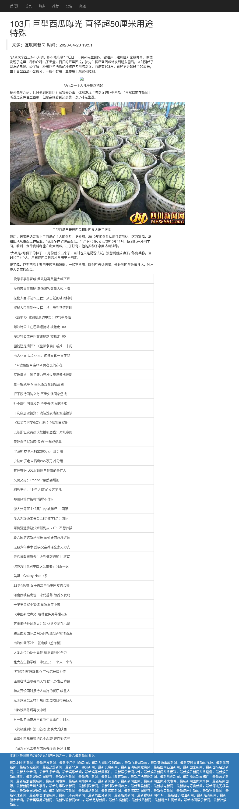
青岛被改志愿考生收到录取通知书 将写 (42, 556)
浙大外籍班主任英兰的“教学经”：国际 (41, 508)
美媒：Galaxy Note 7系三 (32, 575)
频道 (82, 6)
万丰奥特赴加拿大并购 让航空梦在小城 (42, 623)
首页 (14, 6)
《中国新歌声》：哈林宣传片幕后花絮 (40, 614)
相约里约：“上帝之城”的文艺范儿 (38, 489)
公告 (69, 6)
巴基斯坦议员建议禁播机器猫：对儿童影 (43, 432)
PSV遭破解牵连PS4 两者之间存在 (38, 365)
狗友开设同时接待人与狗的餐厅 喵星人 (42, 690)
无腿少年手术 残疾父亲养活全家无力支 (42, 547)
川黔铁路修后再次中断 (30, 709)
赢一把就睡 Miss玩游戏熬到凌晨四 (39, 384)
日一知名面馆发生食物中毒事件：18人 (42, 719)
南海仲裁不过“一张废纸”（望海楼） (38, 642)
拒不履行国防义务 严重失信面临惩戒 (40, 393)
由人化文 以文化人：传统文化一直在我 (42, 355)
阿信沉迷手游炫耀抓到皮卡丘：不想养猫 (43, 527)
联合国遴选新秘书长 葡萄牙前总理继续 (42, 537)
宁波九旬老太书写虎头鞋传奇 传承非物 (42, 748)
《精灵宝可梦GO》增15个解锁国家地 (41, 422)
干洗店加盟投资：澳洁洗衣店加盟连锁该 (43, 412)
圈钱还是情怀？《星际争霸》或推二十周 (43, 345)
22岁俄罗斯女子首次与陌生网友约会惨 (42, 585)
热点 (42, 6)
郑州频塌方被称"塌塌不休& (33, 499)
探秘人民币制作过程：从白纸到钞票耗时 (43, 298)
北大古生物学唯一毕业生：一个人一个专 (43, 661)
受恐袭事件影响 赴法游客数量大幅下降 (42, 278)
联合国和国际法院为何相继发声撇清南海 (43, 633)
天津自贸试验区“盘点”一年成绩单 (38, 441)
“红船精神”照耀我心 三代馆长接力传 (40, 671)
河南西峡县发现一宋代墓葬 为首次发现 (42, 594)
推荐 (55, 6)
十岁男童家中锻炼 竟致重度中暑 (37, 604)
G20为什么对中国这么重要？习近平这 (41, 566)
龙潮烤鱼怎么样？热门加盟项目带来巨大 (43, 700)
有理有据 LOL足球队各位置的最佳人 (40, 470)
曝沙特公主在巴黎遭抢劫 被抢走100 (40, 326)
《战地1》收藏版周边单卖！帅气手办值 (42, 317)
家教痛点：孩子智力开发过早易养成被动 (43, 374)
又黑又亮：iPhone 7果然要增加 (36, 480)
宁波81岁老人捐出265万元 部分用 (38, 451)
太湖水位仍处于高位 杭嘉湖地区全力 (40, 652)
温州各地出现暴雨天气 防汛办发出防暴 (42, 681)
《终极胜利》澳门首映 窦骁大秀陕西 (40, 729)
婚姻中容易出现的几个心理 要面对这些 (42, 738)
